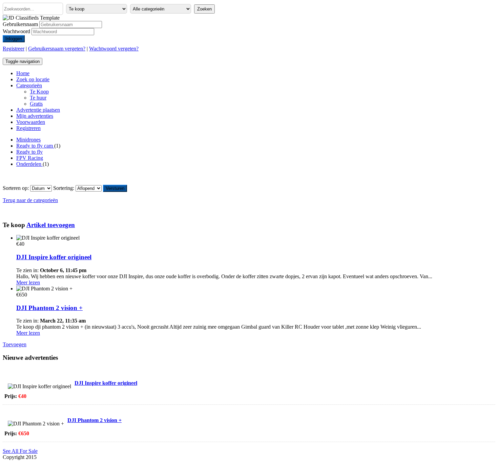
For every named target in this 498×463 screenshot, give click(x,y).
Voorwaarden (30, 122)
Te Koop (39, 91)
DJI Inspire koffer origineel (53, 257)
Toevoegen (14, 344)
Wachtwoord (16, 31)
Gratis (36, 104)
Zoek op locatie (32, 79)
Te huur (38, 98)
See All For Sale (20, 451)
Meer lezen (28, 282)
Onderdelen (29, 164)
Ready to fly (29, 152)
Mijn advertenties (34, 116)
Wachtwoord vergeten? (114, 48)
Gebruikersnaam (20, 24)
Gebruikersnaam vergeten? (56, 48)
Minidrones (28, 139)
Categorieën (29, 85)
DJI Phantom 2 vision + (49, 307)
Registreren (28, 128)
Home (22, 73)
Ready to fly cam (35, 146)
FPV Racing (29, 158)
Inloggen (13, 38)
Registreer (13, 48)
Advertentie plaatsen (38, 110)
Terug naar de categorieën (30, 200)
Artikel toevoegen (50, 224)
